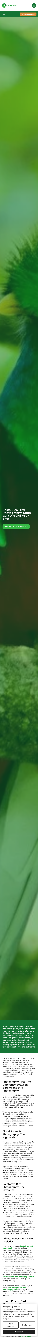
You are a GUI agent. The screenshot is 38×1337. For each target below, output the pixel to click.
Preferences (27, 1325)
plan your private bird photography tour (14, 1289)
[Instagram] (34, 5)
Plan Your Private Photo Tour (16, 527)
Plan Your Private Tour (28, 14)
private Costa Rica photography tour (18, 1277)
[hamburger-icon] (4, 14)
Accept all (19, 1332)
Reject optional (10, 1325)
